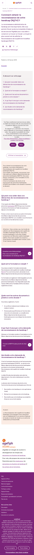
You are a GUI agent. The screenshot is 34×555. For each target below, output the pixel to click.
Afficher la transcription (15, 155)
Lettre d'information (6, 486)
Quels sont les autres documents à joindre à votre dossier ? (15, 96)
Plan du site (4, 499)
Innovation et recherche (7, 515)
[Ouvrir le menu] (2, 3)
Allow (13, 144)
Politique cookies (5, 489)
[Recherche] (31, 3)
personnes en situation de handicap (13, 464)
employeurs (19, 461)
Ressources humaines (7, 494)
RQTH (3, 272)
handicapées (10, 206)
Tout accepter (10, 548)
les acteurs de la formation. (11, 467)
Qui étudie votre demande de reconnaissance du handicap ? (14, 108)
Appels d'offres (5, 478)
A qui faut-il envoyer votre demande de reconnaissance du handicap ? (16, 102)
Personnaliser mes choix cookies (17, 552)
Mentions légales (5, 484)
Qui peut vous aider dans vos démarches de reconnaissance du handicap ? (14, 84)
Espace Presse (5, 491)
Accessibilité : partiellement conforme (11, 496)
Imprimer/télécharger (11, 50)
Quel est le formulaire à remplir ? (16, 91)
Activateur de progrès (7, 510)
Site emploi (4, 507)
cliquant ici (10, 536)
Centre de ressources (7, 481)
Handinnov (4, 512)
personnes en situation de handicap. (14, 455)
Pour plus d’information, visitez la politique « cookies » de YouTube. (17, 139)
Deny (21, 144)
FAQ (2, 476)
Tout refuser (24, 548)
